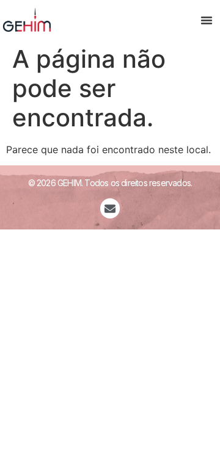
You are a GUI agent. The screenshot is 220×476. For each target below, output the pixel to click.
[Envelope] (110, 208)
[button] (206, 20)
